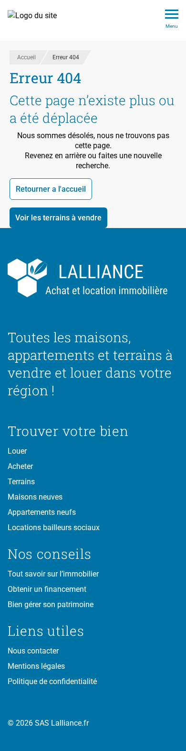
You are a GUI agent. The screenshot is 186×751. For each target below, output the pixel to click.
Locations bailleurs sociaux (54, 527)
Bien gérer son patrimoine (50, 604)
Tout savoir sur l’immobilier (53, 573)
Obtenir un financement (47, 589)
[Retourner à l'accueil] (93, 278)
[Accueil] (37, 20)
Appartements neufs (42, 512)
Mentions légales (36, 666)
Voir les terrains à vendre (58, 217)
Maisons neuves (35, 496)
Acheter (20, 466)
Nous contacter (33, 650)
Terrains (21, 481)
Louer (17, 451)
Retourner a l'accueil (51, 189)
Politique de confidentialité (52, 681)
